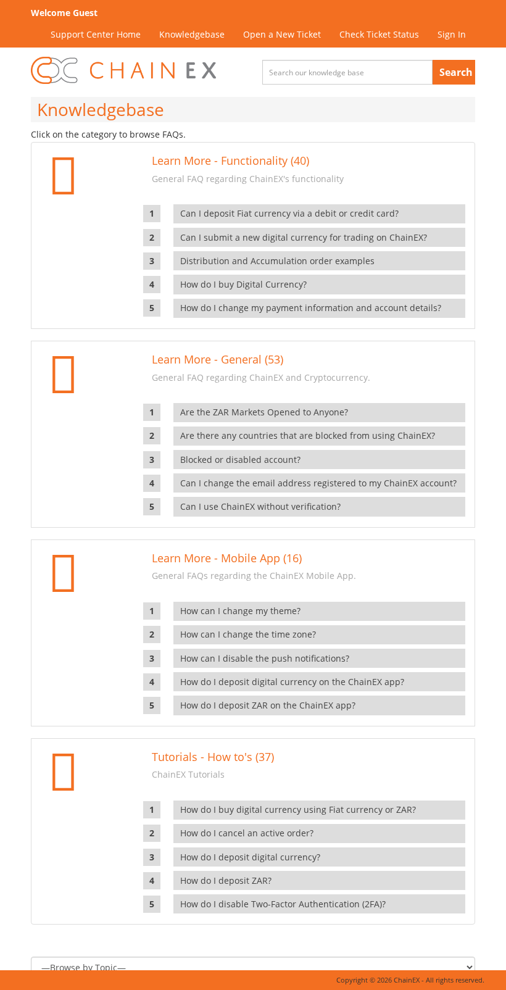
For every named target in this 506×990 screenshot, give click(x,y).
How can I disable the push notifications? (264, 658)
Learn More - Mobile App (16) (227, 558)
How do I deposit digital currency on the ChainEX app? (292, 682)
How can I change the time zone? (248, 634)
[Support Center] (123, 71)
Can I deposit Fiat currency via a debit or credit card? (289, 213)
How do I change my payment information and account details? (310, 308)
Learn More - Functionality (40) (230, 160)
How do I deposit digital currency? (250, 857)
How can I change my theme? (240, 611)
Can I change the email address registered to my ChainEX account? (318, 483)
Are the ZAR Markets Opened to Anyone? (264, 412)
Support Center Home (96, 34)
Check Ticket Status (379, 34)
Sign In (452, 34)
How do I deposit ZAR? (226, 880)
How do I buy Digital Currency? (243, 284)
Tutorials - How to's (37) (213, 756)
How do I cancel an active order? (246, 833)
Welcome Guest (64, 13)
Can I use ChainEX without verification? (260, 506)
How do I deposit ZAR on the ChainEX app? (267, 705)
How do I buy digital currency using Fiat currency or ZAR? (298, 809)
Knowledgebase (192, 34)
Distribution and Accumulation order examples (277, 261)
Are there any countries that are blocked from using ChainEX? (307, 435)
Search (456, 72)
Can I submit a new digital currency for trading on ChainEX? (303, 237)
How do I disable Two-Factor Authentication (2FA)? (283, 904)
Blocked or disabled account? (240, 459)
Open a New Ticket (282, 34)
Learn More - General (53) (217, 359)
